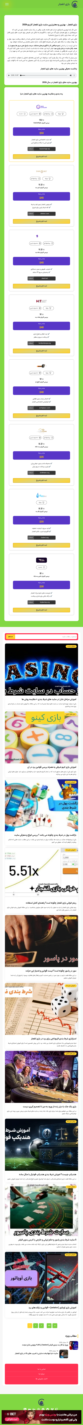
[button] (41, 712)
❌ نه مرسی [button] (41, 726)
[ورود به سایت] (41, 705)
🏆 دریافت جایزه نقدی (41, 720)
